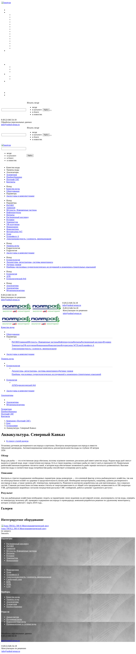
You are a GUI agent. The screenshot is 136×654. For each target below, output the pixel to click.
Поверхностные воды (16, 622)
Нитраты (16, 24)
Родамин (16, 29)
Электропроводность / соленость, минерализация (34, 48)
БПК (8, 582)
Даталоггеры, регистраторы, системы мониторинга (35, 67)
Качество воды (7, 5)
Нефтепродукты (19, 22)
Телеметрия (6, 99)
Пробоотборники (9, 55)
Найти (46, 110)
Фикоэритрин (18, 39)
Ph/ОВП (15, 15)
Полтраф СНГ (7, 86)
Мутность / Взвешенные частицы (27, 19)
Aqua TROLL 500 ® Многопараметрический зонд (23, 528)
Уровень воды (7, 60)
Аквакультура (12, 617)
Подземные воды (14, 619)
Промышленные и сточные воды (21, 624)
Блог (8, 423)
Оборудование (13, 10)
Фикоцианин (18, 36)
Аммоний (16, 17)
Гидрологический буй (21, 79)
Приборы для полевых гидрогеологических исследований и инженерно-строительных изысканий (56, 71)
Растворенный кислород (23, 27)
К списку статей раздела (17, 441)
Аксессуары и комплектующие (20, 50)
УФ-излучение (18, 34)
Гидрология (11, 74)
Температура (17, 31)
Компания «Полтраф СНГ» (18, 421)
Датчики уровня (19, 69)
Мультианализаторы (15, 95)
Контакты (5, 57)
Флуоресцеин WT (20, 41)
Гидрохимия (12, 425)
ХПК (8, 584)
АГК (14, 76)
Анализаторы (7, 88)
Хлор (14, 43)
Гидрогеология (13, 64)
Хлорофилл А (18, 46)
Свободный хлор (14, 579)
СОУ (8, 586)
